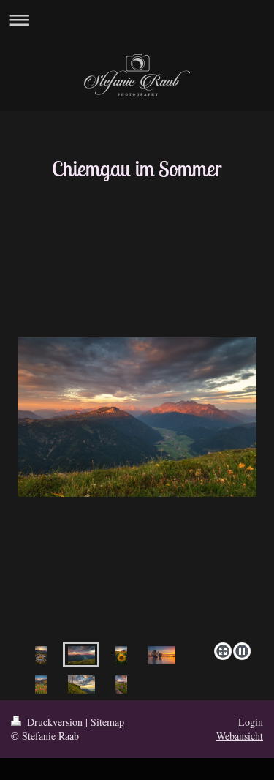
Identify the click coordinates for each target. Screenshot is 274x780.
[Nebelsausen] (121, 684)
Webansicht (239, 736)
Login (250, 722)
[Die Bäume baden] (161, 654)
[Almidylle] (41, 684)
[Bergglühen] (137, 487)
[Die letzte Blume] (41, 654)
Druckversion (54, 722)
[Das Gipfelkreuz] (81, 684)
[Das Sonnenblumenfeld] (121, 654)
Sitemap (107, 722)
